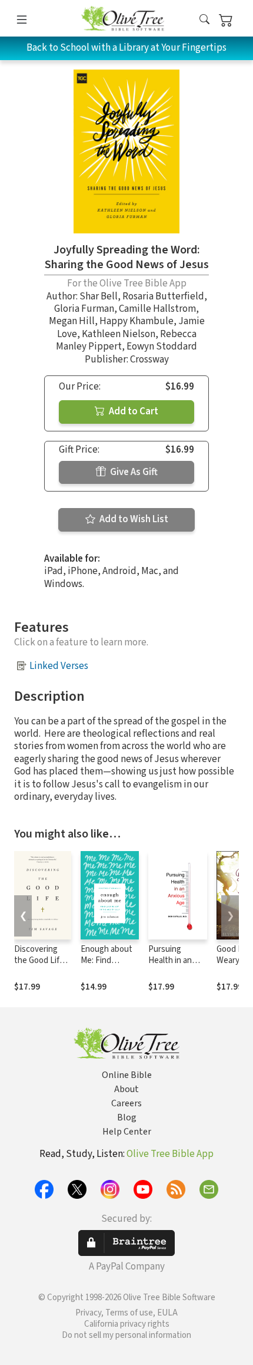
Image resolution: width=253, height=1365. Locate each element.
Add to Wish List (133, 519)
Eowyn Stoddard (161, 346)
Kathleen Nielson (118, 334)
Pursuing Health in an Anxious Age (171, 960)
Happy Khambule (136, 321)
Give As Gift (133, 472)
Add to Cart (132, 411)
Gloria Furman (84, 309)
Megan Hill (72, 321)
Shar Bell (98, 296)
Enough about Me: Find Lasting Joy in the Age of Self (108, 966)
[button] (204, 20)
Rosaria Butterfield (163, 296)
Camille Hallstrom (157, 309)
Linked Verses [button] (58, 666)
